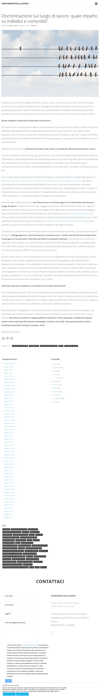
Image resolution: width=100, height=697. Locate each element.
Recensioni (56, 385)
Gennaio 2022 (9, 489)
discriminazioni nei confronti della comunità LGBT (64, 221)
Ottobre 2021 (8, 499)
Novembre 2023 (9, 420)
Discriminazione (34, 346)
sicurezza (7, 559)
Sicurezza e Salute (18, 559)
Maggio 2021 (8, 514)
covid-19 (39, 534)
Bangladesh (34, 532)
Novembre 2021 (9, 495)
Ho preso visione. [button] (9, 694)
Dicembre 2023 (9, 417)
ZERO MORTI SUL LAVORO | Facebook (52, 632)
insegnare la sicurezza (39, 545)
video (43, 567)
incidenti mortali (24, 545)
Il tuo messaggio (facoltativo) (15, 623)
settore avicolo (39, 556)
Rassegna (55, 381)
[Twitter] (7, 338)
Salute (15, 25)
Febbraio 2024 (9, 411)
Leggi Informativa (22, 694)
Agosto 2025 (8, 367)
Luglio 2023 (8, 433)
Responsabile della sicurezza (12, 553)
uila (37, 567)
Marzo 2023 (8, 445)
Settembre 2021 (9, 502)
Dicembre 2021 (9, 492)
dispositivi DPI (21, 540)
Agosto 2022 (8, 467)
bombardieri (7, 534)
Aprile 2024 (8, 404)
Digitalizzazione (8, 540)
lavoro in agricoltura (33, 548)
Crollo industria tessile (11, 537)
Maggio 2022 (8, 477)
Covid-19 (55, 364)
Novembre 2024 (9, 389)
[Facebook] (3, 338)
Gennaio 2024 (9, 414)
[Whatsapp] (11, 338)
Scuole (58, 378)
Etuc (29, 540)
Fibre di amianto (8, 543)
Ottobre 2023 (8, 423)
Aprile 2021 (8, 517)
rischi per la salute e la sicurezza (14, 556)
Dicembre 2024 (9, 386)
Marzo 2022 (8, 483)
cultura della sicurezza (28, 537)
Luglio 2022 (8, 470)
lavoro (21, 548)
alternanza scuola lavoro (12, 532)
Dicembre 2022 (9, 455)
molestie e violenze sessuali (81, 213)
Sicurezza (55, 392)
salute (61, 346)
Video (54, 402)
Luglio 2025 (8, 370)
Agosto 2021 (8, 505)
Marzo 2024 (8, 408)
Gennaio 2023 (9, 452)
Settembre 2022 (9, 464)
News (11, 25)
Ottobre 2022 (8, 461)
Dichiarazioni (57, 367)
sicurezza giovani (32, 559)
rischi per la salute (29, 553)
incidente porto (27, 543)
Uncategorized (57, 398)
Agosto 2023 (8, 430)
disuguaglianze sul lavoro (49, 346)
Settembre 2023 (9, 426)
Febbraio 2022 (9, 486)
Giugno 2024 (8, 401)
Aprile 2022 (8, 480)
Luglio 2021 (8, 508)
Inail (18, 543)
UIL (31, 567)
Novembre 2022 (9, 458)
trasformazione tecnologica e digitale (15, 567)
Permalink (34, 25)
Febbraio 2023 (9, 448)
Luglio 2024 (8, 398)
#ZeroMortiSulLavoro (15, 3)
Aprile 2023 (8, 442)
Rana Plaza (43, 551)
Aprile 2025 (8, 373)
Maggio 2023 (8, 439)
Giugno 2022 (8, 473)
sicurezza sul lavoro (71, 346)
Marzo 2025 (8, 376)
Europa (55, 371)
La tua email (9, 605)
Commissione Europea (20, 534)
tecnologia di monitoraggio (12, 564)
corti (31, 534)
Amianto (25, 532)
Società (55, 395)
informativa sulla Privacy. (29, 645)
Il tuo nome (9, 596)
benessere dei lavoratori (20, 346)
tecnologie (28, 564)
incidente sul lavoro (10, 545)
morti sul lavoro (31, 551)
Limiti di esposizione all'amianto (13, 551)
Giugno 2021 (8, 511)
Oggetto (8, 614)
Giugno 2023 (8, 436)
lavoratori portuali (10, 548)
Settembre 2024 (9, 392)
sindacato (38, 562)
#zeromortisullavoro (19, 529)
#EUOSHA (6, 529)
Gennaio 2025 (9, 382)
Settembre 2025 (9, 364)
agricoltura (32, 529)
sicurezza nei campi (9, 562)
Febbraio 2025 (9, 379)
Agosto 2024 (8, 395)
